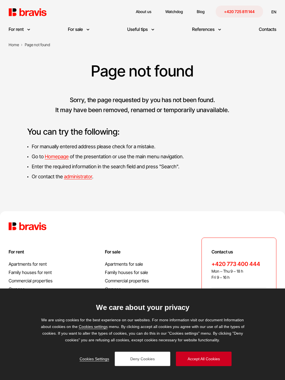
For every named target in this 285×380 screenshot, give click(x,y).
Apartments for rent (28, 264)
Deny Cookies (142, 359)
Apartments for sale (124, 264)
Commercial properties (31, 280)
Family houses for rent (30, 272)
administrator (78, 176)
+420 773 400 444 (236, 264)
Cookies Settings (94, 359)
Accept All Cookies (204, 359)
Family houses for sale (126, 272)
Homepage (57, 156)
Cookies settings (93, 326)
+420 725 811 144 (239, 11)
